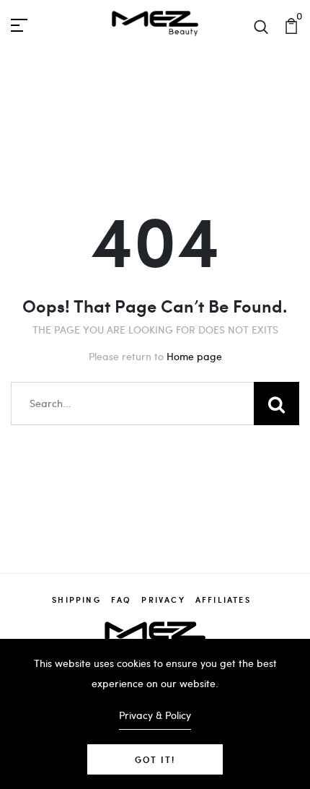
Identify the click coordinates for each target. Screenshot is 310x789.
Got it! (155, 759)
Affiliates (223, 599)
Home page (194, 356)
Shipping (76, 599)
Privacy (163, 599)
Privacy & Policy (155, 715)
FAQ (121, 599)
